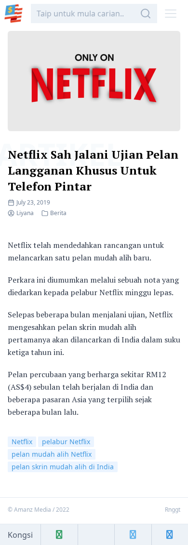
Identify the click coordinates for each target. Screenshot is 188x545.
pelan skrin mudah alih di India (63, 466)
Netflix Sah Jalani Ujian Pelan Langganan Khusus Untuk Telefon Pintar (93, 170)
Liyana (25, 213)
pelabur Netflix (66, 441)
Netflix (22, 441)
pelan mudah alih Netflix (52, 454)
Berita (58, 213)
